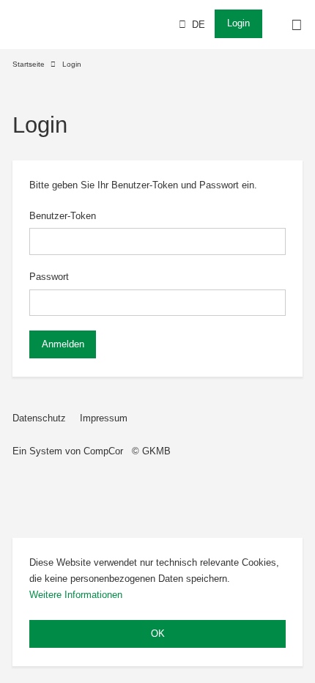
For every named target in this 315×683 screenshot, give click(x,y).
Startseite (28, 64)
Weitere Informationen (75, 594)
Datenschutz (39, 418)
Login (238, 23)
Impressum (103, 418)
